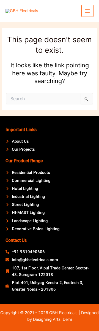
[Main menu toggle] (87, 11)
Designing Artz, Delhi (52, 319)
